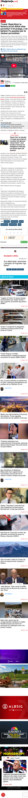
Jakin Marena (9, 594)
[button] (3, 794)
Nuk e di (20, 269)
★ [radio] (6, 232)
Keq (14, 269)
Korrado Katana (5, 126)
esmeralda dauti (12, 224)
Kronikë (3, 21)
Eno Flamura (6, 221)
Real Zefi (3, 124)
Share (3, 85)
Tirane (19, 224)
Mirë (9, 269)
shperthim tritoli (4, 224)
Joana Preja (8, 388)
